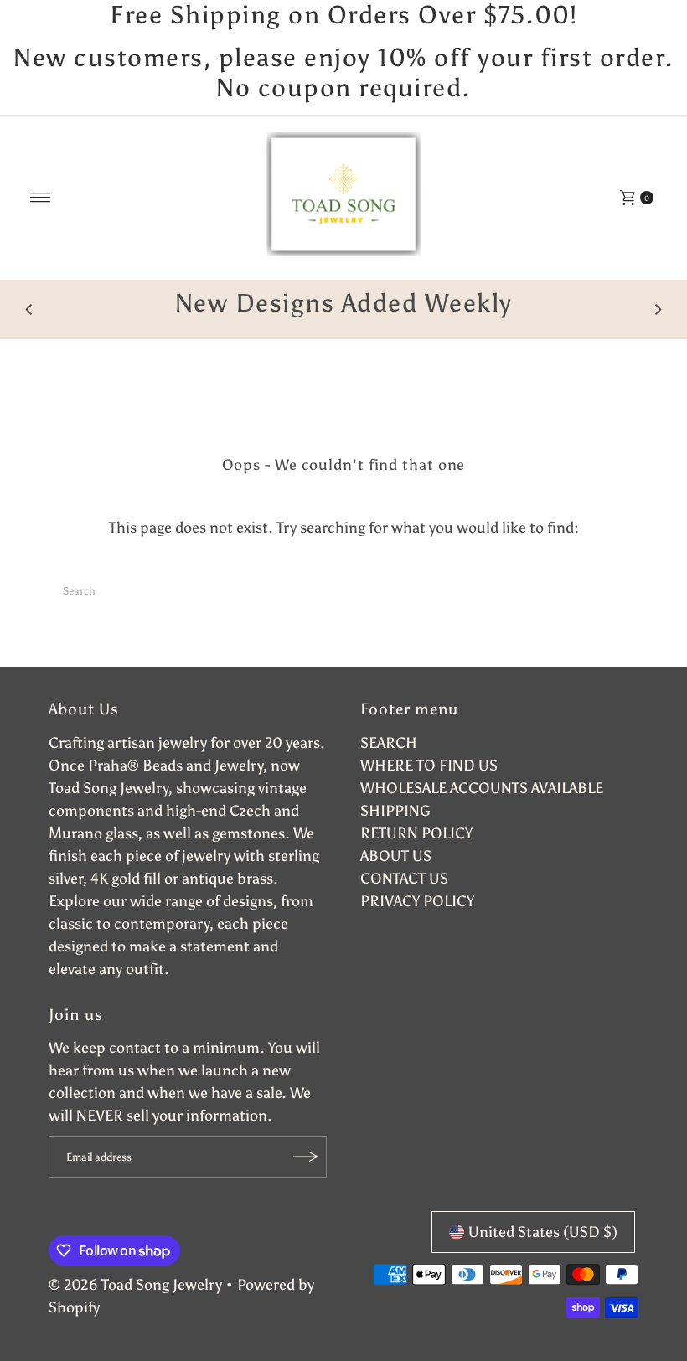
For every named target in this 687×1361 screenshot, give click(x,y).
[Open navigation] (41, 198)
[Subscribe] (306, 1157)
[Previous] (29, 310)
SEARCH (388, 743)
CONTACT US (404, 878)
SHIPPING (395, 811)
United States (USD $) (542, 1232)
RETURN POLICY (416, 833)
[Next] (657, 310)
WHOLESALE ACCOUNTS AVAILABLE (481, 788)
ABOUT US (395, 856)
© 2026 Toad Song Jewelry (135, 1285)
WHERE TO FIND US (429, 765)
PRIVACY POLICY (417, 901)
